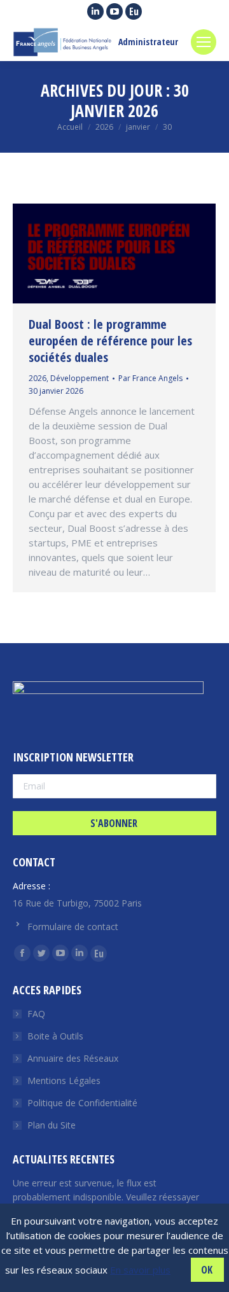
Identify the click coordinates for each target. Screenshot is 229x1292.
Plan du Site (51, 1125)
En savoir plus (140, 1269)
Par (150, 378)
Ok (206, 1270)
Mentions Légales (64, 1080)
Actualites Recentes (63, 1159)
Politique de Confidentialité (82, 1103)
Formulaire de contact (72, 926)
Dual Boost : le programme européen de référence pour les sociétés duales (110, 341)
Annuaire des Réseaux (72, 1058)
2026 (37, 378)
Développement (79, 378)
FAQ (36, 1014)
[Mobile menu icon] (203, 42)
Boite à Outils (55, 1036)
